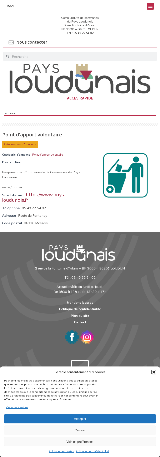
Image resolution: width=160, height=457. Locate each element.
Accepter (80, 418)
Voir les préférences (80, 441)
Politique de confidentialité (92, 451)
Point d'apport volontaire (48, 154)
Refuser (80, 430)
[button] (154, 372)
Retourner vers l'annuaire (20, 144)
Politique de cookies (61, 451)
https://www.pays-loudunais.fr (34, 197)
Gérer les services (17, 407)
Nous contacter (31, 42)
